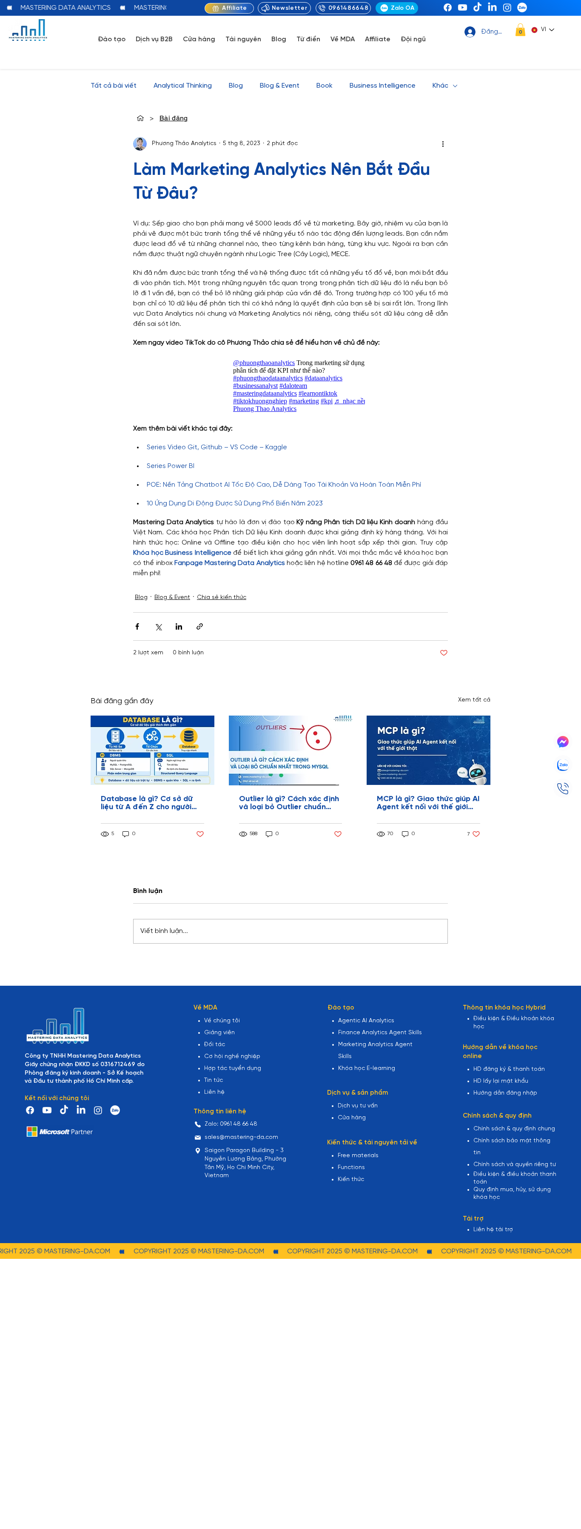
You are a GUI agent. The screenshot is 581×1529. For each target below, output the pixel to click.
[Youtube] (462, 7)
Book (324, 85)
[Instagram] (507, 7)
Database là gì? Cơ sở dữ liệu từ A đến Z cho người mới (147, 803)
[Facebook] (447, 7)
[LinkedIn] (492, 7)
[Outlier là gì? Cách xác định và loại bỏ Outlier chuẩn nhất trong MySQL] (291, 750)
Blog (236, 85)
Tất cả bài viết (114, 85)
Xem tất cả (474, 700)
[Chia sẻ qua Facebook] (137, 626)
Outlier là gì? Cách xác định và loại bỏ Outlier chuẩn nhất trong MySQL (289, 803)
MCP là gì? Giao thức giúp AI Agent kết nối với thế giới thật (428, 803)
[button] (520, 29)
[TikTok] (477, 7)
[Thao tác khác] (443, 144)
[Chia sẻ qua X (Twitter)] (158, 626)
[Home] (140, 118)
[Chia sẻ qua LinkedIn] (179, 626)
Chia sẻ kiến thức (221, 597)
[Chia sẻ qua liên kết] (200, 626)
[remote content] (290, 385)
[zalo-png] (522, 7)
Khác (440, 85)
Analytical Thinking (183, 85)
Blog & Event (279, 85)
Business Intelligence (383, 85)
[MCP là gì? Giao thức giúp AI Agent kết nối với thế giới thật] (428, 750)
